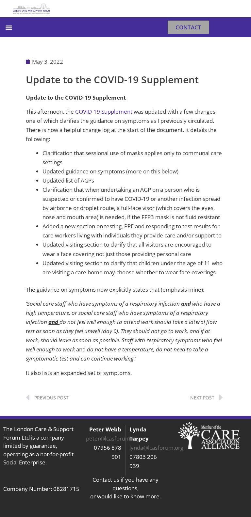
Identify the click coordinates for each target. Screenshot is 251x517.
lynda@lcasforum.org (156, 447)
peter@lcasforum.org (113, 438)
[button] (239, 8)
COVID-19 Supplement (104, 111)
